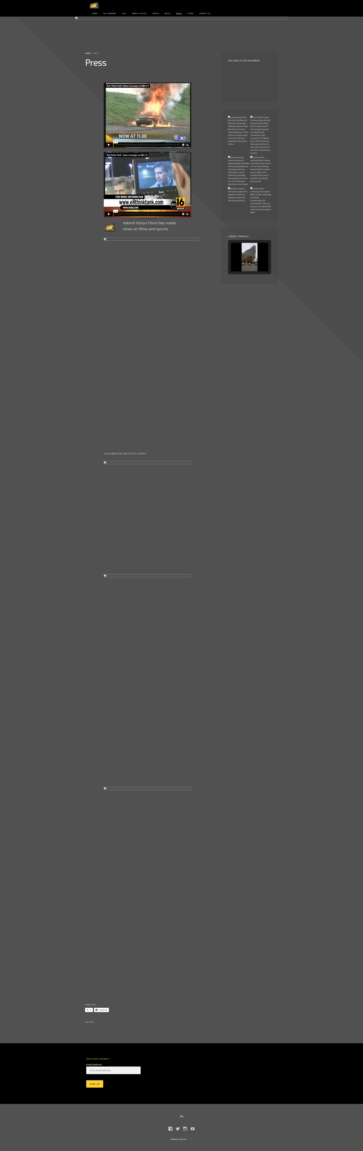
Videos (155, 13)
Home (94, 13)
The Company (109, 13)
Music (168, 13)
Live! (124, 13)
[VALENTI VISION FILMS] (181, 31)
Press (179, 13)
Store (191, 13)
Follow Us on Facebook (244, 60)
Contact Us (205, 13)
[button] (243, 263)
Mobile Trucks (139, 13)
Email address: (94, 1064)
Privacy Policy (179, 1139)
